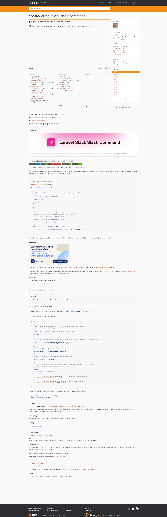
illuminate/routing (36, 92)
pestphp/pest (63, 84)
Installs (115, 46)
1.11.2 (115, 89)
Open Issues (117, 54)
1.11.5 (115, 82)
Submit (110, 3)
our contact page (130, 271)
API (67, 508)
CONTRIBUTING (41, 435)
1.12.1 (115, 77)
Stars (114, 52)
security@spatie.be (69, 440)
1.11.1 (115, 92)
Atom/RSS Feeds (33, 510)
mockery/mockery (64, 77)
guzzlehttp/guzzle (36, 79)
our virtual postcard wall (61, 273)
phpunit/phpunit (64, 88)
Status (87, 508)
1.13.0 (115, 72)
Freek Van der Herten (37, 118)
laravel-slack (41, 121)
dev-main (116, 69)
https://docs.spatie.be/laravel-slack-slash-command (67, 406)
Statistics (50, 508)
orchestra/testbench (65, 79)
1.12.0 (115, 79)
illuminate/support (37, 98)
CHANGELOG (40, 418)
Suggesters (116, 50)
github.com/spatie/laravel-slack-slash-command (128, 35)
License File (54, 476)
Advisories (116, 62)
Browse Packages (52, 510)
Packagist (34, 2)
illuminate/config (36, 81)
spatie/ (34, 16)
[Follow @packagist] (133, 508)
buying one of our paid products (104, 267)
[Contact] (128, 508)
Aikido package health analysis (123, 64)
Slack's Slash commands (79, 167)
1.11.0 (115, 94)
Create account (122, 3)
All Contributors (37, 466)
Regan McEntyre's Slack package (85, 469)
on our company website (59, 457)
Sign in (134, 3)
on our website (106, 238)
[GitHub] (137, 508)
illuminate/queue (36, 86)
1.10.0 (115, 97)
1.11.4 (115, 84)
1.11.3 (115, 87)
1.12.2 (115, 74)
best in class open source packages (67, 267)
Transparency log (118, 39)
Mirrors (68, 510)
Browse (100, 3)
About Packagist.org (34, 508)
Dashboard (88, 510)
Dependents (117, 48)
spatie (33, 121)
